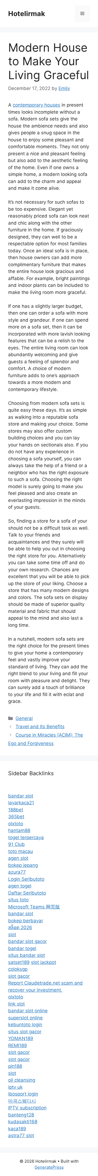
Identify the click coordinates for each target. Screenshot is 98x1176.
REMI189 (17, 1045)
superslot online (25, 1017)
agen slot (18, 858)
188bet (15, 809)
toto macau (20, 851)
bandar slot (20, 796)
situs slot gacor (24, 1031)
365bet (16, 816)
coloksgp (17, 969)
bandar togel (22, 948)
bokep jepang (23, 865)
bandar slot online (28, 1010)
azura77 (17, 872)
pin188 (15, 1066)
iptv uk (15, 1087)
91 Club (16, 844)
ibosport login (23, 1094)
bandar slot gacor (27, 941)
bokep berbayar (25, 920)
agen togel (19, 886)
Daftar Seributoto (27, 893)
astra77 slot (21, 1135)
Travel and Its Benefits (40, 726)
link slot (16, 1004)
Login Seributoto (26, 879)
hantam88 (19, 830)
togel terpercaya (26, 837)
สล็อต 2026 (20, 927)
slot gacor (19, 976)
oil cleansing (21, 1080)
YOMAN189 (20, 1038)
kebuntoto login (25, 1024)
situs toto (18, 899)
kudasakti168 (22, 1121)
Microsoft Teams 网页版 (34, 907)
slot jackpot (43, 962)
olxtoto (15, 823)
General (24, 718)
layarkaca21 (21, 802)
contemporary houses (36, 105)
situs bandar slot (26, 955)
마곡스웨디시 (22, 1101)
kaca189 (17, 1128)
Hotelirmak (26, 14)
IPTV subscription (27, 1107)
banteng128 (21, 1115)
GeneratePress (49, 1167)
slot (12, 934)
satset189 (19, 962)
